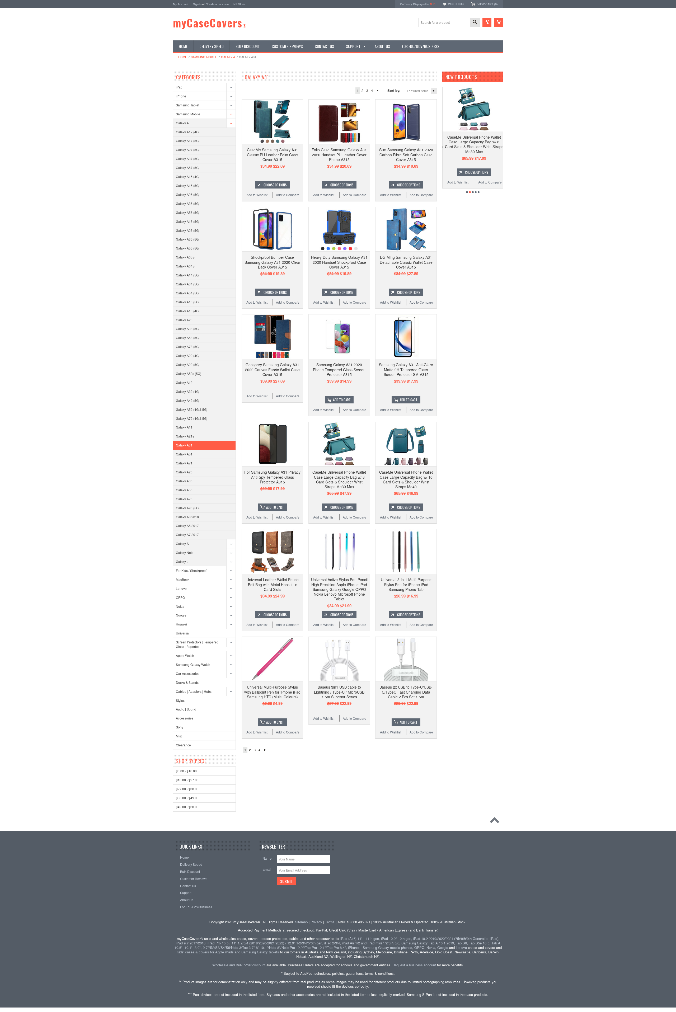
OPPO (180, 597)
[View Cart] (498, 22)
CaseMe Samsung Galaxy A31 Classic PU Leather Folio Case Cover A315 (272, 154)
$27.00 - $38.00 (187, 789)
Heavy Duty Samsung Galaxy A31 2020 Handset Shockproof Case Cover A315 (339, 262)
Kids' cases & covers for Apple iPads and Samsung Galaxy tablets (228, 951)
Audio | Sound (186, 709)
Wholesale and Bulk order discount (238, 964)
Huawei (181, 624)
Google (181, 615)
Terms (330, 921)
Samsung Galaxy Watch (193, 664)
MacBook (182, 579)
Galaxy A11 (184, 427)
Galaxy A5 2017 (187, 525)
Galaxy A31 (184, 445)
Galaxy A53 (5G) (188, 337)
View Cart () (487, 4)
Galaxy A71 (184, 463)
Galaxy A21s (185, 436)
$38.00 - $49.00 (187, 798)
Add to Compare (287, 194)
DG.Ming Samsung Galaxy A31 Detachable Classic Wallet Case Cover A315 (406, 262)
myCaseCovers (210, 23)
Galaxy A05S (185, 257)
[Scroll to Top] (496, 821)
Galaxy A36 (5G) (188, 203)
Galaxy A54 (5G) (188, 293)
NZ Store (239, 4)
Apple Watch (185, 655)
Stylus (180, 700)
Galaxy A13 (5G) (188, 302)
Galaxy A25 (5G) (188, 230)
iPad (179, 87)
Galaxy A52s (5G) (188, 373)
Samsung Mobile (204, 57)
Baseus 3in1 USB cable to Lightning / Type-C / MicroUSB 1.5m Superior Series (339, 691)
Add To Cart (342, 399)
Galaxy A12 (184, 382)
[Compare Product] (486, 22)
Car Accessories (187, 673)
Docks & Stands (187, 682)
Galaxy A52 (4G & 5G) (192, 409)
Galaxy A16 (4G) (188, 176)
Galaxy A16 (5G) (188, 185)
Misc (179, 736)
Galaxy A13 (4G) (188, 311)
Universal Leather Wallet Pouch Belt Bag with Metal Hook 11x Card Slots (272, 584)
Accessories (184, 718)
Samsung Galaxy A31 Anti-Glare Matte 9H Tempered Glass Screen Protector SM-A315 (406, 369)
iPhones (354, 947)
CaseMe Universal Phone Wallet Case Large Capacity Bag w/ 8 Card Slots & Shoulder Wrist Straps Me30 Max (339, 479)
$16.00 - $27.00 (187, 780)
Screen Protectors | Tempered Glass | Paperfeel (197, 644)
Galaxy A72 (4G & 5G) (192, 418)
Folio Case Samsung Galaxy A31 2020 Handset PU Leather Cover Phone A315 (339, 154)
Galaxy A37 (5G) (188, 158)
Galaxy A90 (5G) (188, 508)
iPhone (181, 96)
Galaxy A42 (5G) (188, 400)
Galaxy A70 (184, 499)
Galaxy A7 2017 (187, 534)
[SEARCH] (475, 22)
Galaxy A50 (184, 490)
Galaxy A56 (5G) (188, 212)
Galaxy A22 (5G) (188, 364)
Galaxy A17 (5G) (188, 140)
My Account (180, 4)
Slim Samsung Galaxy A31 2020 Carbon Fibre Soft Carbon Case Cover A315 (406, 154)
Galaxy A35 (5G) (188, 239)
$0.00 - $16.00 (186, 771)
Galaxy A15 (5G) (188, 221)
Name (266, 858)
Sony (179, 727)
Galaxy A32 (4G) (188, 391)
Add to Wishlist (256, 194)
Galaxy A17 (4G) (188, 132)
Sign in (197, 4)
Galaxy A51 (184, 454)
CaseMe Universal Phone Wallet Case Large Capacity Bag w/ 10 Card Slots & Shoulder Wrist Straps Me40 (406, 479)
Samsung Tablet (187, 105)
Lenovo (181, 588)
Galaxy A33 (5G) (188, 328)
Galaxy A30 (184, 481)
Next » (377, 90)
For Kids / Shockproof (191, 570)
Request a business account (414, 964)
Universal (183, 633)
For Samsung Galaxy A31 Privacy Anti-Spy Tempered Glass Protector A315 (272, 476)
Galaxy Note (185, 552)
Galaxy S (182, 543)
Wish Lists (456, 4)
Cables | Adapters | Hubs (194, 691)
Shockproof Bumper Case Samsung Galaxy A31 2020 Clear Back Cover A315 (272, 262)
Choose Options (275, 184)
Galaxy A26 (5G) (188, 194)
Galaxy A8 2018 (187, 517)
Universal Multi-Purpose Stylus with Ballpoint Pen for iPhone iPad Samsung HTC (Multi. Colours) (272, 691)
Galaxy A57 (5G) (188, 167)
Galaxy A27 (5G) (188, 149)
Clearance (183, 745)
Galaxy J (182, 561)
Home (182, 57)
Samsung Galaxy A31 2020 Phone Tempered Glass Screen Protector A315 (339, 369)
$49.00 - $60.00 (187, 806)
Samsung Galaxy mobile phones (387, 947)
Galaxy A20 (184, 472)
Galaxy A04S (185, 266)
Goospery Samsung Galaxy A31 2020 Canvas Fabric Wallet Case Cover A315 (272, 369)
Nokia (180, 606)
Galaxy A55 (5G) (188, 248)
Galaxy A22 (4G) (188, 355)
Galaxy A (228, 57)
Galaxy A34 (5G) (188, 284)
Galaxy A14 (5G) (188, 275)
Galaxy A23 (184, 320)
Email (266, 869)
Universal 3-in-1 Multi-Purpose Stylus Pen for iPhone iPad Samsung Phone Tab (406, 584)
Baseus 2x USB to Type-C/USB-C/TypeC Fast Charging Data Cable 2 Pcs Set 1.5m (406, 691)
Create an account (217, 4)
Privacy (316, 921)
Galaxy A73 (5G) (188, 346)
